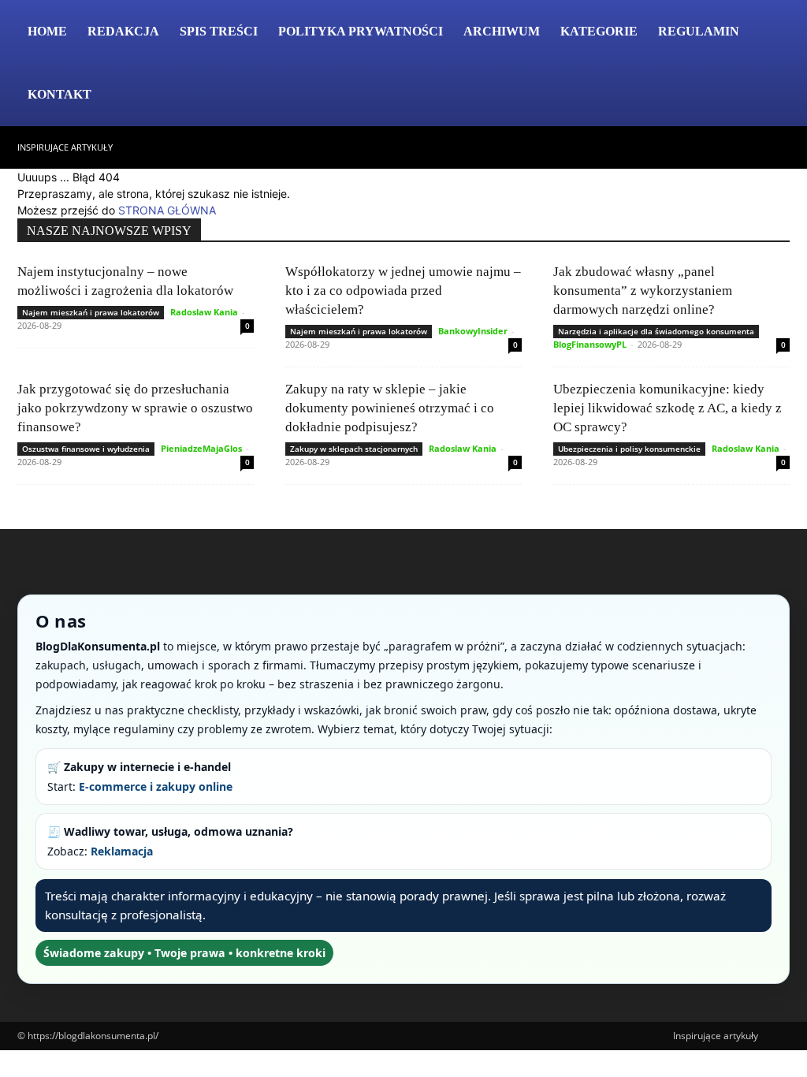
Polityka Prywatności (360, 31)
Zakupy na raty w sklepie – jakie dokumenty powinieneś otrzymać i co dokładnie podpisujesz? (389, 408)
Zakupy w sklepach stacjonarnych (354, 448)
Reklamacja (122, 851)
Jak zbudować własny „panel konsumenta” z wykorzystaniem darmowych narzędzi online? (642, 290)
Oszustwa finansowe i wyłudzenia (86, 448)
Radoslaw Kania (204, 312)
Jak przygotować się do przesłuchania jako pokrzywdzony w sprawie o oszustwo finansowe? (135, 408)
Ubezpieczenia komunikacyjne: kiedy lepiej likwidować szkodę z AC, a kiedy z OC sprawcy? (667, 408)
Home (47, 31)
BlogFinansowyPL (590, 344)
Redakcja (123, 31)
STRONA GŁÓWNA (167, 210)
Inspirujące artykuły (65, 147)
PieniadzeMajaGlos (201, 448)
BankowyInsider (473, 331)
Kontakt (59, 94)
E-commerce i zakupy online (155, 786)
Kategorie (599, 31)
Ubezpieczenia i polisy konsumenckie (629, 448)
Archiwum (501, 31)
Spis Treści (219, 31)
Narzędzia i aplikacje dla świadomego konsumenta (656, 331)
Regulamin (698, 31)
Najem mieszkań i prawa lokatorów (90, 312)
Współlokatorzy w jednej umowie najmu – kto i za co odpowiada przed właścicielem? (403, 290)
